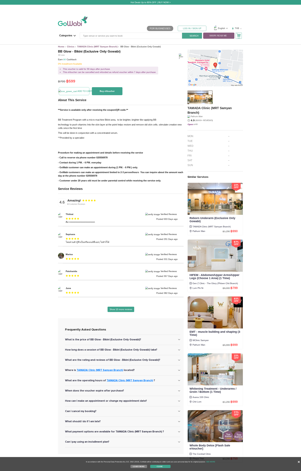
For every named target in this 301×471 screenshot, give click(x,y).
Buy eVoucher (107, 91)
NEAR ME (218, 35)
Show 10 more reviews (121, 309)
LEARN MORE (139, 466)
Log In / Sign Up (192, 28)
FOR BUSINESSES (160, 28)
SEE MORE (210, 462)
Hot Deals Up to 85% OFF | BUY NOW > (151, 2)
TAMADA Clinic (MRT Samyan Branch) (100, 370)
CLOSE (160, 466)
